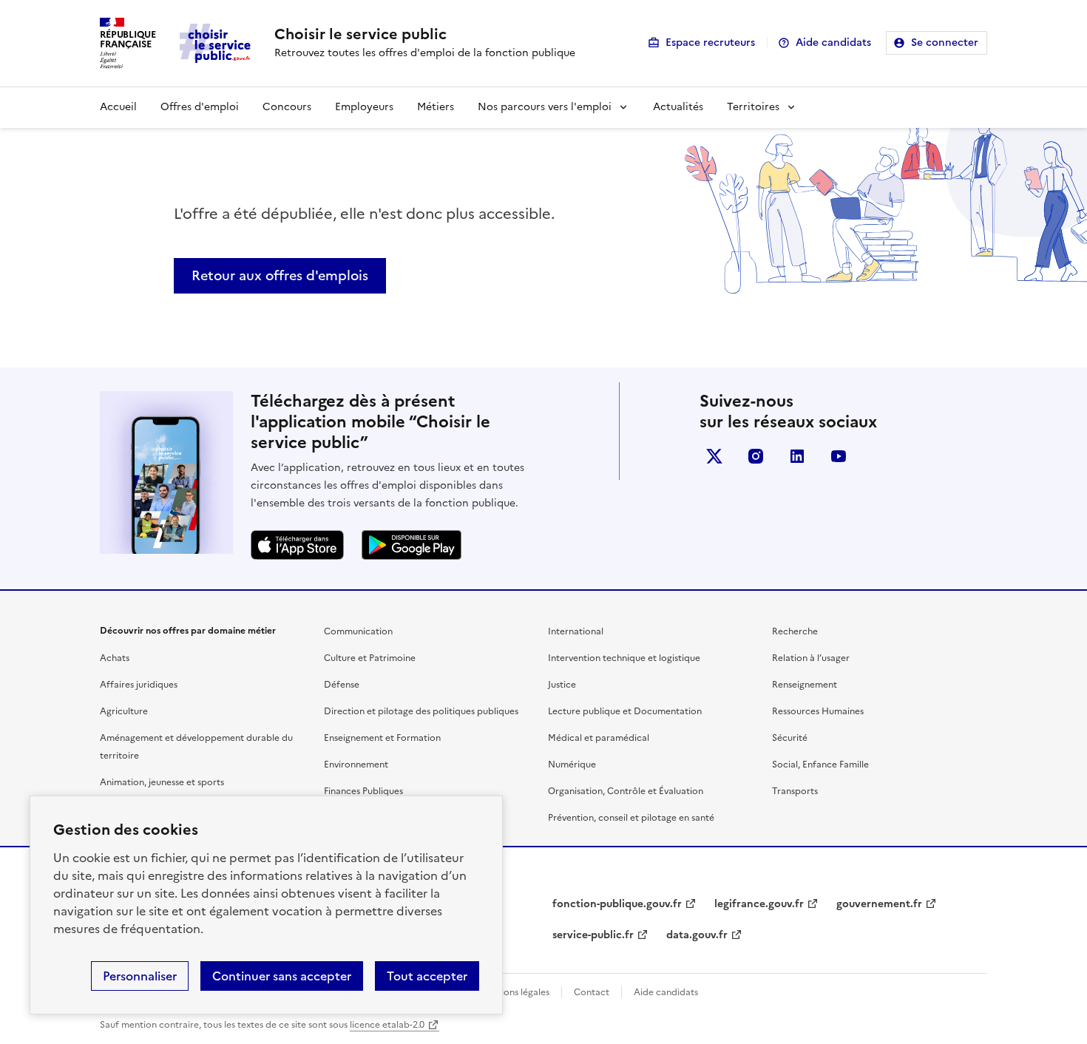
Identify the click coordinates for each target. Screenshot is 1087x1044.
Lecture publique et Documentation (625, 711)
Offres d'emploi (199, 107)
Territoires (753, 107)
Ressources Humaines (818, 711)
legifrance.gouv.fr (759, 904)
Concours (287, 107)
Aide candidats (833, 42)
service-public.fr (593, 935)
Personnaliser (140, 976)
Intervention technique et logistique (624, 658)
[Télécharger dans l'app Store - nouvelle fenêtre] (297, 545)
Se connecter (944, 42)
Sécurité (789, 738)
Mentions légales (514, 992)
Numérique (572, 764)
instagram (756, 456)
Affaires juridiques (138, 684)
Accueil (118, 107)
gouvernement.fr (879, 904)
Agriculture (124, 711)
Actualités (678, 107)
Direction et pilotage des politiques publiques (421, 711)
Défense (341, 684)
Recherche (795, 631)
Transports (795, 791)
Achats (114, 658)
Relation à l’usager (811, 658)
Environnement (356, 764)
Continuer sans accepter (281, 976)
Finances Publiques (363, 791)
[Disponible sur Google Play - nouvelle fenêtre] (411, 545)
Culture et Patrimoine (370, 658)
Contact (591, 992)
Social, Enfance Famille (820, 764)
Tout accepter (427, 976)
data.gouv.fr (697, 935)
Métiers (435, 107)
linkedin (797, 456)
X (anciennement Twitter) (714, 456)
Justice (562, 684)
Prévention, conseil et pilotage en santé (631, 817)
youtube (838, 456)
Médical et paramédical (598, 738)
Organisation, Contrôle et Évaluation (625, 791)
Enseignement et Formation (382, 738)
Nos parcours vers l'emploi (545, 107)
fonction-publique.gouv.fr (617, 904)
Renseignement (804, 684)
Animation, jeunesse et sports (162, 782)
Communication (358, 631)
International (575, 631)
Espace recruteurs (710, 42)
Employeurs (364, 107)
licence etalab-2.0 (387, 1024)
